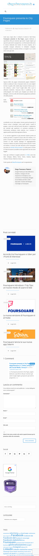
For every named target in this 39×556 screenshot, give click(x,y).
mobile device (27, 551)
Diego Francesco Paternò (21, 28)
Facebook (17, 535)
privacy (22, 554)
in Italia (27, 155)
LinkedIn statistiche (20, 549)
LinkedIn (8, 549)
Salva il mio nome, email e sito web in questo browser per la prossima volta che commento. (19, 435)
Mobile (11, 551)
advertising (14, 533)
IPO (26, 547)
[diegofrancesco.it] (19, 4)
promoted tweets (29, 554)
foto (23, 540)
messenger (6, 551)
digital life (8, 536)
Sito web (5, 425)
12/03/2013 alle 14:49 (15, 369)
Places (17, 554)
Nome (5, 410)
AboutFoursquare (16, 162)
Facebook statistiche (12, 540)
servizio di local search (16, 147)
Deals (4, 536)
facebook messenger (22, 538)
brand (19, 533)
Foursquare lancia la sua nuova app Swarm (17, 343)
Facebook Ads (28, 536)
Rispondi (32, 363)
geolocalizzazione (17, 544)
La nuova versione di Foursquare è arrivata (19, 316)
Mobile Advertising (18, 551)
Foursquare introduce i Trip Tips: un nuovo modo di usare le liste (18, 286)
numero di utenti (9, 554)
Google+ (29, 545)
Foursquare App (20, 542)
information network (8, 547)
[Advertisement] (19, 207)
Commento (6, 393)
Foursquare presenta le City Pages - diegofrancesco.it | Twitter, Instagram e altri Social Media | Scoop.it (21, 365)
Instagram (17, 547)
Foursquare (9, 542)
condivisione (31, 533)
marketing (30, 549)
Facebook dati (9, 538)
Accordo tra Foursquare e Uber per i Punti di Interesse (19, 255)
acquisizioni (6, 533)
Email (5, 418)
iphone (23, 547)
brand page (24, 533)
